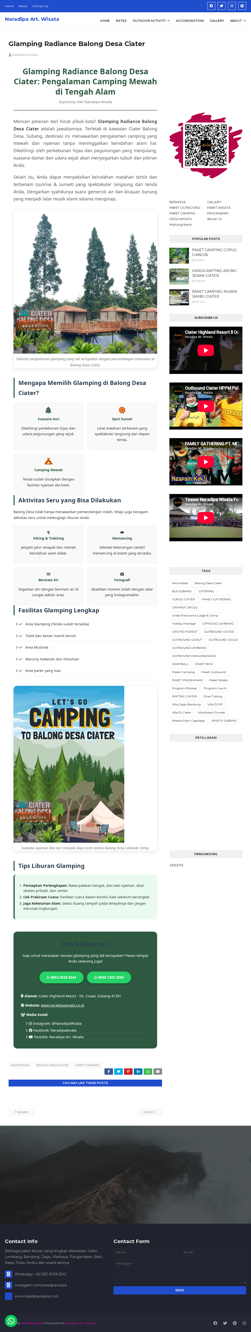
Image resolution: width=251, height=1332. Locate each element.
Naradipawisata (63, 1030)
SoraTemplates (31, 1323)
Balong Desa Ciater (52, 1065)
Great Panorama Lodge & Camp (195, 615)
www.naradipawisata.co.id (62, 1005)
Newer (22, 1112)
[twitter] (222, 6)
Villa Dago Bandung (186, 704)
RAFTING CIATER (184, 696)
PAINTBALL (180, 664)
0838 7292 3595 (110, 977)
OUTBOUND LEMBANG (189, 648)
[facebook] (211, 6)
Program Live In (215, 688)
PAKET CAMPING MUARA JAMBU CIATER (214, 294)
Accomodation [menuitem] (190, 21)
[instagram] (232, 6)
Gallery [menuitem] (217, 21)
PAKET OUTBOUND (184, 208)
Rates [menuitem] (121, 21)
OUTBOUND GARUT (187, 639)
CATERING (206, 591)
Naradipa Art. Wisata (32, 19)
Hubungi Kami (180, 224)
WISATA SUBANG (224, 720)
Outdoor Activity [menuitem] (149, 21)
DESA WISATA (180, 219)
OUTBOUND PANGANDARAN (194, 656)
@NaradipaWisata (67, 1023)
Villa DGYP (215, 704)
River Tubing (213, 696)
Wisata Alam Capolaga (188, 720)
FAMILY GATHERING (216, 599)
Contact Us (40, 6)
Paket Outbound (213, 672)
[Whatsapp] (11, 1321)
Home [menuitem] (105, 21)
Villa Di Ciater (181, 712)
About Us (214, 219)
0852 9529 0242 (63, 977)
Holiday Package (184, 623)
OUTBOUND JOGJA (223, 639)
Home (9, 6)
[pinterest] (242, 6)
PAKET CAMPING (182, 213)
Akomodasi (20, 1065)
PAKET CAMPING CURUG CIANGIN (214, 252)
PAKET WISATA (218, 208)
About (22, 6)
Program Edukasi (184, 688)
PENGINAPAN (217, 213)
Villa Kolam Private (211, 712)
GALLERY (214, 202)
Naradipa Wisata (25, 55)
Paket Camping (88, 1065)
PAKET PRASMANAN (187, 680)
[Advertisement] (205, 69)
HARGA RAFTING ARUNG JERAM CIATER (214, 273)
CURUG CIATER (183, 599)
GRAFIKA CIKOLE (185, 607)
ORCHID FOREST (184, 631)
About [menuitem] (236, 21)
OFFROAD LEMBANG (218, 623)
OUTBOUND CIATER (219, 631)
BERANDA (177, 202)
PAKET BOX (204, 664)
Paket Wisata (218, 680)
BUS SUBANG (182, 591)
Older (148, 1112)
